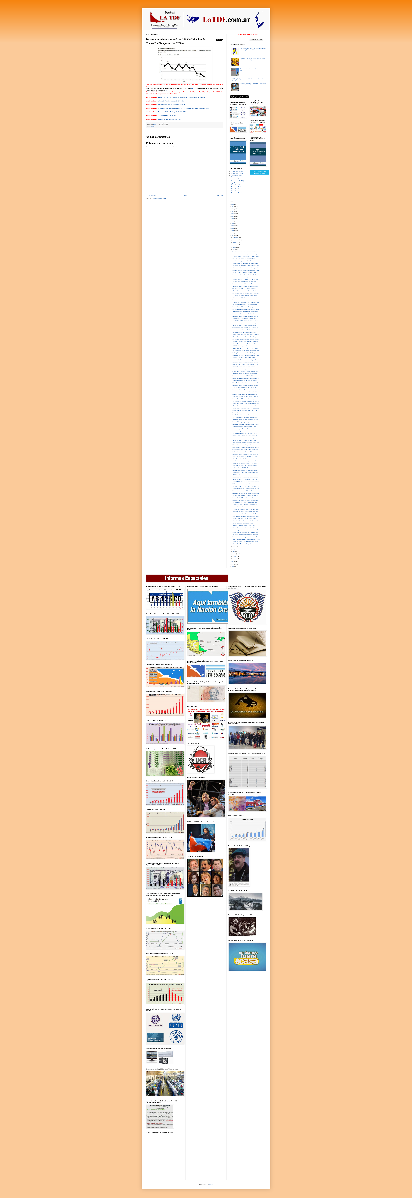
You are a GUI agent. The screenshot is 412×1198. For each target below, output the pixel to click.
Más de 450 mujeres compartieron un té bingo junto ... (246, 267)
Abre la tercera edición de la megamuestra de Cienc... (246, 461)
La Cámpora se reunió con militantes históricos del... (245, 502)
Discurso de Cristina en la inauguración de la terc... (245, 445)
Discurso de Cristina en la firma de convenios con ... (245, 373)
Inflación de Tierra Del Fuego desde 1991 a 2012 (171, 101)
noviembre (236, 240)
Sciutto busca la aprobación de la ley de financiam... (245, 500)
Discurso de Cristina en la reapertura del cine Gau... (245, 406)
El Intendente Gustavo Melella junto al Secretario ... (245, 380)
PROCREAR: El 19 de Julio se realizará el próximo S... (246, 481)
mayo (234, 549)
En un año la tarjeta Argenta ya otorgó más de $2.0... (246, 516)
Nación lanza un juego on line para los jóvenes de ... (245, 470)
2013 (232, 235)
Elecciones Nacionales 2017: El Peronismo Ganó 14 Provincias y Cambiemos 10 (253, 49)
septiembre (236, 245)
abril (234, 551)
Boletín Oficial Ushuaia (236, 191)
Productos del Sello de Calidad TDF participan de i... (246, 509)
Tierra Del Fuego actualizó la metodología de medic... (246, 382)
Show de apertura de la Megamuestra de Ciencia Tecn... (246, 442)
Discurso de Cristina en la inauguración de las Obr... (245, 440)
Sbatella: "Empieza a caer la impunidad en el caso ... (245, 451)
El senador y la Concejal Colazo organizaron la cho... (246, 458)
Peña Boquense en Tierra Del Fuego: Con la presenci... (246, 256)
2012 (232, 561)
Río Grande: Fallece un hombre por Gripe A (243, 544)
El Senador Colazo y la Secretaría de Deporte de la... (245, 281)
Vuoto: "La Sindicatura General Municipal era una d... (246, 456)
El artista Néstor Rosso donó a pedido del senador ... (245, 465)
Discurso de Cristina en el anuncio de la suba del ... (245, 291)
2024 (232, 209)
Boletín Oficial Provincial (237, 173)
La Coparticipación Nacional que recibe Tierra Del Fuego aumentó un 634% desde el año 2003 (183, 108)
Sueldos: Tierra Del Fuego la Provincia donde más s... (246, 394)
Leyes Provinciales (235, 183)
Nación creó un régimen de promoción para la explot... (246, 424)
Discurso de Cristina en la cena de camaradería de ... (245, 479)
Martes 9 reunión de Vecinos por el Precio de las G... (246, 520)
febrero (235, 556)
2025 (232, 206)
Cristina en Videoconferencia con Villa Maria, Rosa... (246, 532)
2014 (232, 233)
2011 (232, 564)
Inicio (185, 195)
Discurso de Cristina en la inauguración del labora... (245, 527)
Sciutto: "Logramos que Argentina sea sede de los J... (246, 530)
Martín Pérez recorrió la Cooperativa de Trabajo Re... (246, 293)
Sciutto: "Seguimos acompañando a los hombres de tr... (246, 403)
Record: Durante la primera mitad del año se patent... (246, 541)
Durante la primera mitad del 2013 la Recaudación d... (246, 378)
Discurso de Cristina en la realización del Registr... (245, 325)
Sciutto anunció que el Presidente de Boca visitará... (245, 389)
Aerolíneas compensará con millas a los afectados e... (246, 463)
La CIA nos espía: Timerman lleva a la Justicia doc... (245, 429)
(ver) (192, 88)
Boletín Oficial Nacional (237, 171)
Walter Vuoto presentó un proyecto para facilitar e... (245, 426)
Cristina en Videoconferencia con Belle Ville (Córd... (246, 392)
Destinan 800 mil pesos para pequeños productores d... (246, 422)
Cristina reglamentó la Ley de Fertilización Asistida (245, 330)
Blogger (211, 1184)
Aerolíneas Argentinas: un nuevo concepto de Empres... (246, 493)
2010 (232, 566)
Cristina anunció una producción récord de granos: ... (246, 408)
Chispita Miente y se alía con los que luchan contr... (245, 263)
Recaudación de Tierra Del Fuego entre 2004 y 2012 (172, 104)
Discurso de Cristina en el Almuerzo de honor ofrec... (246, 366)
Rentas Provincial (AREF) (237, 181)
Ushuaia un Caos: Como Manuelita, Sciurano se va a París (253, 69)
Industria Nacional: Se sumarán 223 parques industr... (246, 307)
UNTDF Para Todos (237, 475)
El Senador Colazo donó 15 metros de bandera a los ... (246, 495)
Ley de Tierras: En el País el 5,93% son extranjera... (245, 304)
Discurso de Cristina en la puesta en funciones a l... (245, 537)
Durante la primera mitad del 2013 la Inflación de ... (245, 376)
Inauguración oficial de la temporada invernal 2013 (245, 504)
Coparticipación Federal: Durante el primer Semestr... (246, 251)
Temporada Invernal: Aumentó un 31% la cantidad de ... (247, 302)
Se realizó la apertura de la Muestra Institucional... (245, 258)
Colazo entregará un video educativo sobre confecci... (246, 412)
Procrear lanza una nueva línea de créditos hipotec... (245, 295)
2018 (232, 223)
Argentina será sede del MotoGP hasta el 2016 (244, 525)
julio (234, 249)
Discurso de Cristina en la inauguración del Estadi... (245, 286)
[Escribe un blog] (162, 124)
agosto (234, 247)
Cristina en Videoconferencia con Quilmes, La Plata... (246, 410)
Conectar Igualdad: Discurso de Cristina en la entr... (245, 507)
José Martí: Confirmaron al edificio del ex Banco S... (245, 357)
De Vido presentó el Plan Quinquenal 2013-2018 (245, 332)
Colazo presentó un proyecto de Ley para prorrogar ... (246, 327)
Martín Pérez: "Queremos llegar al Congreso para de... (246, 339)
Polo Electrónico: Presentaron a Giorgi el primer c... (245, 387)
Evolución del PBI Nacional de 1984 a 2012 (169, 119)
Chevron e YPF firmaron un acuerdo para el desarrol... (246, 401)
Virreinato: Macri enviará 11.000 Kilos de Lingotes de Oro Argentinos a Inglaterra (252, 59)
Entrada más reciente (151, 195)
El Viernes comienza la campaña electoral (243, 484)
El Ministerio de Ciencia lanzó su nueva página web (245, 472)
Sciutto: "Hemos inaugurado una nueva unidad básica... (246, 334)
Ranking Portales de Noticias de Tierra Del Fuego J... (246, 279)
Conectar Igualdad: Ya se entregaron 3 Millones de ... (246, 497)
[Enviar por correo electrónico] (160, 124)
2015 (232, 230)
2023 (232, 211)
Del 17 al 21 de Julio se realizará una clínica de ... (245, 415)
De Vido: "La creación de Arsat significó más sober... (246, 341)
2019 (232, 221)
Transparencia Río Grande (237, 187)
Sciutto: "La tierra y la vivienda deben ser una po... (245, 323)
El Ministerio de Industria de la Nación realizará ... (245, 318)
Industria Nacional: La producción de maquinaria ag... (246, 399)
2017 (232, 226)
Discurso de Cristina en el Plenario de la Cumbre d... (245, 454)
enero (234, 558)
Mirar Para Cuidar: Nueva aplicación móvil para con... (246, 396)
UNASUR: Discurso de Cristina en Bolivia (243, 523)
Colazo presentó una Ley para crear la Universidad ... (246, 449)
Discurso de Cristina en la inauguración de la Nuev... (245, 419)
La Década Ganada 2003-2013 (240, 468)
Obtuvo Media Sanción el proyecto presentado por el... (246, 539)
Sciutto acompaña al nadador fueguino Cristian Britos (246, 477)
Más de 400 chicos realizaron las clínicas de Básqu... (245, 343)
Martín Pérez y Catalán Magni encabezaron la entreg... (246, 297)
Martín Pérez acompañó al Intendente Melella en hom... (246, 488)
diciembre (235, 237)
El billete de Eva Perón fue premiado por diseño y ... (246, 486)
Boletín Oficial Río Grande (237, 185)
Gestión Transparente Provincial (236, 176)
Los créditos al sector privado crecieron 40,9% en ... (245, 417)
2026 (232, 204)
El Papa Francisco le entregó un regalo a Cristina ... (245, 272)
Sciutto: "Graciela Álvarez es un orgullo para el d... (245, 435)
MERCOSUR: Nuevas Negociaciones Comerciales (245, 369)
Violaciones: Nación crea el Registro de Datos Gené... (246, 311)
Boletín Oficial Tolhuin (236, 189)
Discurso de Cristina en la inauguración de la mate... (245, 362)
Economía (152, 126)
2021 (232, 216)
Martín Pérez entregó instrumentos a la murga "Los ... (246, 309)
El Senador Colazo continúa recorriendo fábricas (245, 518)
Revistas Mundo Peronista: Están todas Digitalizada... (246, 438)
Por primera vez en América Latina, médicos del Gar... (246, 265)
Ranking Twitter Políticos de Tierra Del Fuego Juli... (245, 353)
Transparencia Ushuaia (236, 193)
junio (234, 546)
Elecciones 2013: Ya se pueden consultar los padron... (246, 447)
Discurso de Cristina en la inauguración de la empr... (245, 254)
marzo (234, 554)
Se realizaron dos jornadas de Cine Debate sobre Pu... (246, 261)
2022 (232, 214)
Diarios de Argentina (259, 173)
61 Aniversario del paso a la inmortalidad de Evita (245, 288)
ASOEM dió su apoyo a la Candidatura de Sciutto (245, 346)
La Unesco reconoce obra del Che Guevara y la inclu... (246, 350)
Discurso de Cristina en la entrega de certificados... (245, 300)
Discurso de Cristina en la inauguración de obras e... (245, 316)
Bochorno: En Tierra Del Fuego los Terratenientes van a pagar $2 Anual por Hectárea (181, 97)
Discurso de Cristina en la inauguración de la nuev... (245, 385)
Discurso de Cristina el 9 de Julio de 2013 (243, 491)
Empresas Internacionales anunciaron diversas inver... (246, 270)
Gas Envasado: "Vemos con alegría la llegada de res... (246, 360)
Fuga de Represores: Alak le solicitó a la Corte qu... (245, 284)
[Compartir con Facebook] (167, 124)
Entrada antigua (219, 195)
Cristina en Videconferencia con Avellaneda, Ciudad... (246, 514)
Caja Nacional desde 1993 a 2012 (167, 115)
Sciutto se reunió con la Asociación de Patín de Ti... (245, 314)
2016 (232, 228)
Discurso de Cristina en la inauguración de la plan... (245, 277)
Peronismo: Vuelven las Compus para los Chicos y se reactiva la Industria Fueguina (253, 84)
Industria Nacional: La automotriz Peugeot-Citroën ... (246, 320)
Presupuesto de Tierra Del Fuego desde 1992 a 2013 (172, 112)
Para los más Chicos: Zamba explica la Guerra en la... (246, 348)
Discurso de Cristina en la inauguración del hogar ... (245, 336)
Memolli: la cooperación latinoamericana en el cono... (246, 431)
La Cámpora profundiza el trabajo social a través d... (245, 433)
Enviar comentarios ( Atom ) (160, 198)
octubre (235, 242)
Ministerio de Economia (237, 179)
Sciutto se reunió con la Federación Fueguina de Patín (246, 274)
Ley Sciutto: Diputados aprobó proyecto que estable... (246, 534)
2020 (232, 218)
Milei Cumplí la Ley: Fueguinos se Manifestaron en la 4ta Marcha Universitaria (247, 79)
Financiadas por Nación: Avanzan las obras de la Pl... (246, 355)
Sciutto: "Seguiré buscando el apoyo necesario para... (246, 371)
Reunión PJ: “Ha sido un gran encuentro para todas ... (246, 511)
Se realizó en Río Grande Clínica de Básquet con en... (246, 364)
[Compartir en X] (165, 124)
